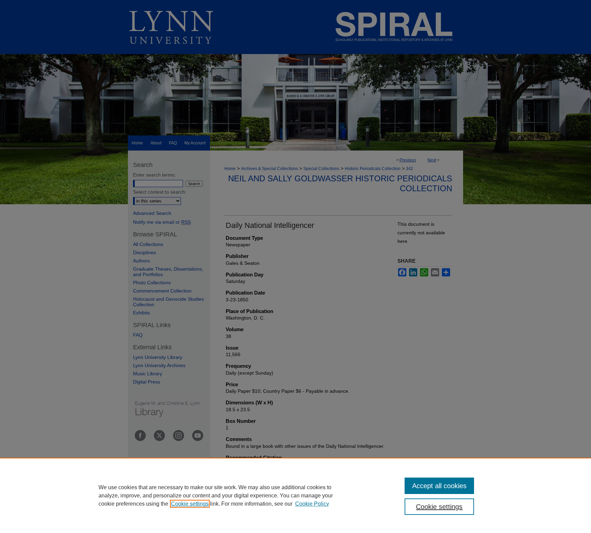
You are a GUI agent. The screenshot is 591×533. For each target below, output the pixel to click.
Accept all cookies (439, 486)
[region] (295, 495)
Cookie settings (190, 504)
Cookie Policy (312, 504)
